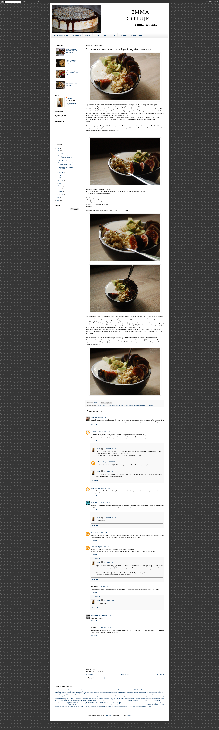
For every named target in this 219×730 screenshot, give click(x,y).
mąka (112, 698)
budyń (112, 690)
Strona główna (125, 674)
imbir (159, 692)
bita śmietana (97, 690)
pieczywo (135, 700)
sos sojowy (106, 704)
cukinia (142, 690)
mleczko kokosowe (83, 698)
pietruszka (140, 700)
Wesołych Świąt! (62, 160)
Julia (92, 532)
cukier (136, 689)
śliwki (144, 706)
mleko (118, 405)
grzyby (148, 692)
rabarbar (97, 703)
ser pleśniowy (144, 703)
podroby (146, 700)
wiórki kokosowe (109, 706)
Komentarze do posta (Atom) (100, 678)
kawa (147, 694)
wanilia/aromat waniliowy (82, 706)
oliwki (70, 700)
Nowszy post (89, 674)
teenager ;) (94, 502)
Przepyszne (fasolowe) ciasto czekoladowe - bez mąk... (66, 156)
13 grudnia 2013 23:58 (101, 532)
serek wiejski (72, 704)
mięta (76, 698)
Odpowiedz (94, 425)
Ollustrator (108, 715)
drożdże (78, 692)
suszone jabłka (132, 704)
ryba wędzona (115, 703)
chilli (122, 690)
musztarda (107, 698)
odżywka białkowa (133, 405)
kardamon (109, 694)
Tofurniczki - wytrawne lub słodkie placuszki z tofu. (72, 72)
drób (81, 692)
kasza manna (143, 694)
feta (98, 692)
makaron (116, 696)
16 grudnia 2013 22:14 (109, 462)
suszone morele (139, 704)
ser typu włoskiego (151, 703)
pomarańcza (151, 700)
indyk (163, 692)
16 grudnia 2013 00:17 (110, 600)
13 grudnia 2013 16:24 (104, 502)
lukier (99, 696)
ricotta (101, 703)
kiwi (154, 694)
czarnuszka (161, 690)
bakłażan (72, 690)
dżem (88, 692)
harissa (152, 692)
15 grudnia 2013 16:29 (110, 562)
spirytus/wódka (112, 704)
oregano (75, 700)
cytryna (156, 690)
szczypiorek (150, 704)
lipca (59, 177)
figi (107, 405)
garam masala (114, 692)
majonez (108, 696)
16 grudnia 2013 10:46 (105, 615)
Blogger (129, 715)
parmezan (99, 700)
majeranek (104, 696)
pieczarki (130, 700)
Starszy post (160, 674)
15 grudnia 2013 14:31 (104, 547)
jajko (60, 694)
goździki (131, 692)
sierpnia (60, 175)
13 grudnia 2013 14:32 (104, 431)
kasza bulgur (115, 694)
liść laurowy (95, 696)
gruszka (144, 692)
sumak (117, 704)
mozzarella (101, 698)
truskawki (57, 706)
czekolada (58, 692)
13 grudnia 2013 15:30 (104, 488)
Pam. (92, 417)
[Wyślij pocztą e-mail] (102, 403)
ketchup (151, 694)
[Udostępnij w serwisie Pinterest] (111, 403)
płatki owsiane (141, 405)
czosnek (68, 692)
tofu (163, 704)
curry (146, 690)
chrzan (125, 690)
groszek (139, 692)
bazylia (83, 690)
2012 (58, 198)
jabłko (57, 694)
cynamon (104, 405)
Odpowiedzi (96, 445)
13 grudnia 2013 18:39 (110, 517)
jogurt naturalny (113, 405)
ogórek (162, 698)
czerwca (60, 180)
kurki (74, 696)
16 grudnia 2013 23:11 (110, 471)
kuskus (82, 696)
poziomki (64, 703)
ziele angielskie (123, 706)
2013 (58, 151)
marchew (140, 696)
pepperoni (109, 700)
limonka (89, 696)
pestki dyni (114, 700)
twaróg (62, 706)
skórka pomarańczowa (91, 704)
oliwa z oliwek (64, 700)
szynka (160, 704)
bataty (79, 690)
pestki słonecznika (122, 700)
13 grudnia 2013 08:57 (101, 417)
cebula (119, 690)
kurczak (70, 696)
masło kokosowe (157, 696)
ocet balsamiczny (141, 698)
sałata (136, 703)
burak (115, 690)
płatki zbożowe (150, 405)
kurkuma (77, 696)
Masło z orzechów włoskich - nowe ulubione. (71, 61)
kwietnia (60, 186)
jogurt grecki (69, 694)
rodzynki (106, 703)
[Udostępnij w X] (106, 403)
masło (150, 696)
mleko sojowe (124, 405)
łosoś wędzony (139, 706)
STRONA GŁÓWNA (60, 35)
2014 (58, 148)
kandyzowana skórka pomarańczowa (98, 694)
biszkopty (91, 690)
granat (135, 692)
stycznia (60, 194)
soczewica (100, 704)
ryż (120, 703)
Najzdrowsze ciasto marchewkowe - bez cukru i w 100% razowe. (71, 51)
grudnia (60, 153)
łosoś (134, 706)
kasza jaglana (128, 694)
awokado (99, 405)
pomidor (157, 700)
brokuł (102, 690)
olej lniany (57, 700)
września (61, 172)
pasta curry (104, 700)
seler (139, 703)
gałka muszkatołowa (123, 692)
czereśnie (64, 692)
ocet (136, 698)
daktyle (73, 692)
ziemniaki (129, 706)
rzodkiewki (131, 703)
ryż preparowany (124, 703)
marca (60, 189)
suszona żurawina (124, 704)
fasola (95, 692)
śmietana (148, 706)
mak (112, 696)
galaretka (109, 692)
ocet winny (148, 698)
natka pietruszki (120, 698)
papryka (85, 700)
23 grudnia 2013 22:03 (105, 627)
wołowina (116, 706)
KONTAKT (123, 35)
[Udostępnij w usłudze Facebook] (108, 403)
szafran (145, 704)
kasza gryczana (121, 694)
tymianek (67, 706)
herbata (155, 692)
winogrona (101, 706)
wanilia (71, 706)
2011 (58, 200)
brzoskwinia (108, 690)
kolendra (158, 694)
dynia (85, 692)
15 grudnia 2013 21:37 (105, 586)
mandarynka (135, 696)
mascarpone (146, 696)
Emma (98, 449)
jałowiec (64, 694)
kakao (86, 694)
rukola (110, 703)
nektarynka (128, 698)
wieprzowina (93, 706)
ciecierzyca (130, 690)
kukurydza (62, 696)
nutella (133, 698)
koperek (162, 694)
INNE (114, 35)
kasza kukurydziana (136, 694)
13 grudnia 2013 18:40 (110, 449)
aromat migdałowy (59, 690)
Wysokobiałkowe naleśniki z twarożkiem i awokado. (72, 83)
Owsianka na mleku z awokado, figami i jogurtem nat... (66, 163)
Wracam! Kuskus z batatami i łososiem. (66, 167)
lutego (60, 191)
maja (59, 183)
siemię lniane (83, 704)
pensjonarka (94, 615)
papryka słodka (92, 700)
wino (98, 706)
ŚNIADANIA (76, 35)
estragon (91, 692)
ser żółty (159, 703)
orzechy (79, 700)
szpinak (156, 704)
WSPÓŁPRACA (136, 35)
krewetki (57, 696)
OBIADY (88, 35)
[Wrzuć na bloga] (104, 403)
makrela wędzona (123, 696)
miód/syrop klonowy (67, 698)
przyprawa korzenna (72, 703)
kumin (66, 696)
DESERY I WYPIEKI (101, 35)
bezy (88, 690)
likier (85, 696)
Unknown (94, 431)
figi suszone (104, 692)
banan (75, 690)
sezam (77, 704)
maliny (129, 696)
